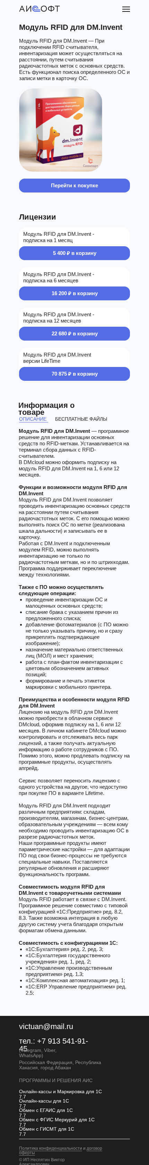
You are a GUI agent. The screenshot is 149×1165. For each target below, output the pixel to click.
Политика (29, 1148)
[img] (39, 9)
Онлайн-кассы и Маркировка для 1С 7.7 (60, 1094)
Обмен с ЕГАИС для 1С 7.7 (46, 1112)
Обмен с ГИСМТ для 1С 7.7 (46, 1131)
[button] (126, 9)
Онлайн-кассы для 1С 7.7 (44, 1103)
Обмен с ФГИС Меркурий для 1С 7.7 (57, 1122)
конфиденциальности (60, 1148)
